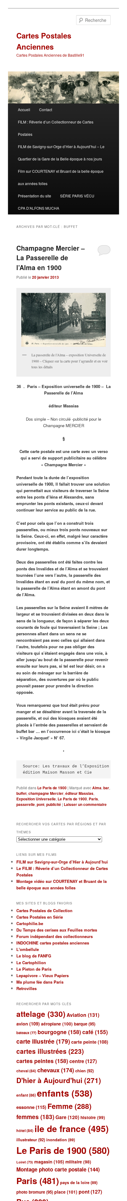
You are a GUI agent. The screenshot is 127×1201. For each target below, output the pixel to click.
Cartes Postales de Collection (44, 910)
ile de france (72, 1128)
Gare (67, 1117)
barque (84, 1024)
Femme (69, 1106)
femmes (35, 1117)
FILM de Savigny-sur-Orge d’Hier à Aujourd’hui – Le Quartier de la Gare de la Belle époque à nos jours (61, 152)
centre (83, 1061)
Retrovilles (26, 988)
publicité (53, 804)
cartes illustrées (50, 1051)
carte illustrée (43, 1041)
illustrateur (30, 1139)
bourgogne (59, 1032)
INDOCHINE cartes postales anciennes (52, 943)
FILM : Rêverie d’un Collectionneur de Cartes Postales (55, 128)
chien (84, 1071)
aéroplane (57, 1024)
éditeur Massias (79, 793)
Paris (93, 799)
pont (40, 804)
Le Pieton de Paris (33, 969)
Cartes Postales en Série (39, 917)
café (95, 1032)
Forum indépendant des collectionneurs (54, 936)
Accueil (24, 109)
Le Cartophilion (31, 962)
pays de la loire (78, 1182)
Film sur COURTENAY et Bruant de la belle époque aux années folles (61, 177)
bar (106, 788)
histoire (92, 1117)
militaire (78, 1162)
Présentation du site (34, 195)
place (65, 1192)
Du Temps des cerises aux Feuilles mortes (56, 930)
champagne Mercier (45, 793)
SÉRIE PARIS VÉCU (77, 195)
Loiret (24, 1162)
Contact (45, 109)
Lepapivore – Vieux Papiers (42, 975)
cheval (26, 1071)
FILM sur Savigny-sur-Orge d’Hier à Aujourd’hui (62, 862)
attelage (40, 1014)
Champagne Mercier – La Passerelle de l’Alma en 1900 (50, 257)
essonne (31, 1107)
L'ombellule (27, 949)
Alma (96, 788)
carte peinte (89, 1042)
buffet (21, 793)
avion (28, 1024)
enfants (64, 1093)
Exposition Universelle (36, 799)
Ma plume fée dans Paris (39, 982)
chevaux (55, 1070)
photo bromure (34, 1192)
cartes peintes (42, 1061)
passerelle (25, 804)
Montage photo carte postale (58, 1169)
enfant (26, 1095)
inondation (60, 1139)
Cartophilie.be (29, 923)
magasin (49, 1162)
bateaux (26, 1032)
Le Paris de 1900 (52, 788)
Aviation (83, 1014)
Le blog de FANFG (33, 956)
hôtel (24, 1130)
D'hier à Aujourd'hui (58, 1080)
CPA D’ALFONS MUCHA (38, 208)
